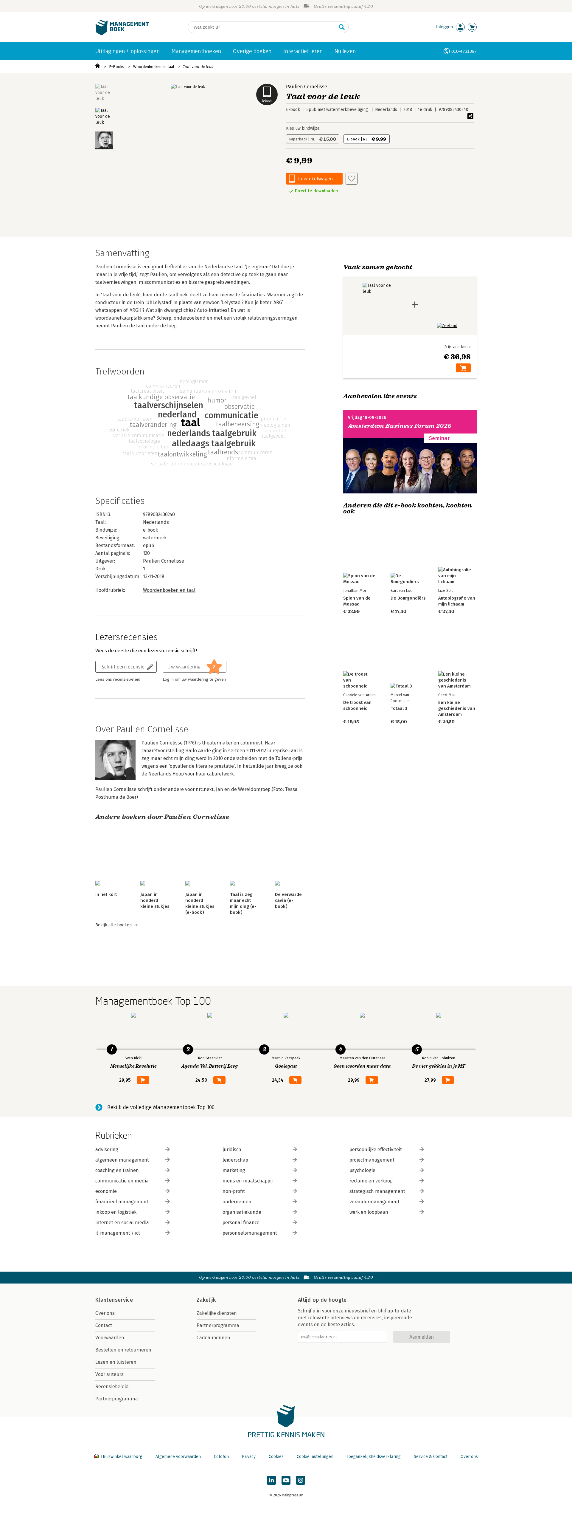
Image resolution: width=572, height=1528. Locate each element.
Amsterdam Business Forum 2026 (400, 426)
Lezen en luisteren (115, 1362)
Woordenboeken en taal (153, 66)
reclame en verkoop (371, 1181)
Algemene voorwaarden (178, 1456)
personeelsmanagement (250, 1233)
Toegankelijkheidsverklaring (373, 1456)
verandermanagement (374, 1202)
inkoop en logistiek (115, 1212)
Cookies (276, 1456)
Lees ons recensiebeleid (117, 679)
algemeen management (122, 1160)
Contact (103, 1325)
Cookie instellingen (315, 1456)
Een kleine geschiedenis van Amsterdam (456, 708)
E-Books (116, 66)
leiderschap (235, 1160)
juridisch (232, 1149)
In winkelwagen (315, 178)
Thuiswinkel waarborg (121, 1456)
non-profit (234, 1191)
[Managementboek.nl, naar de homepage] (122, 33)
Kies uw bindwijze (303, 128)
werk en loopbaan (368, 1212)
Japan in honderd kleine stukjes (155, 900)
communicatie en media (122, 1181)
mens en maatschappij (248, 1181)
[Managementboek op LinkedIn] (271, 1480)
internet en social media (122, 1222)
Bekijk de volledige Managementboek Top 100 (160, 1107)
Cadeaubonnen (213, 1337)
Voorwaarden (109, 1337)
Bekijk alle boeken (113, 925)
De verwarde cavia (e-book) (288, 900)
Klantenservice (114, 1300)
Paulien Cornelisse (306, 86)
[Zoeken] (341, 27)
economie (106, 1191)
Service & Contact (430, 1456)
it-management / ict (117, 1233)
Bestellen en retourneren (123, 1350)
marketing (234, 1170)
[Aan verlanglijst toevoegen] (352, 179)
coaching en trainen (117, 1170)
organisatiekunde (242, 1212)
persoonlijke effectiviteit (375, 1149)
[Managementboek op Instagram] (300, 1480)
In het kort (106, 894)
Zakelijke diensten (217, 1313)
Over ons (105, 1313)
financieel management (121, 1202)
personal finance (241, 1222)
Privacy (249, 1456)
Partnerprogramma (116, 1399)
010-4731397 (464, 51)
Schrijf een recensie (123, 666)
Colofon (221, 1456)
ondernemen (237, 1202)
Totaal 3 (399, 708)
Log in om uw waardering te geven (194, 679)
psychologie (362, 1170)
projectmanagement (371, 1160)
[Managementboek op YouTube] (286, 1480)
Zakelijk (206, 1300)
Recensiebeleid (112, 1386)
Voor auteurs (109, 1374)
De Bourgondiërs (408, 598)
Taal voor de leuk (198, 66)
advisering (106, 1149)
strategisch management (377, 1191)
